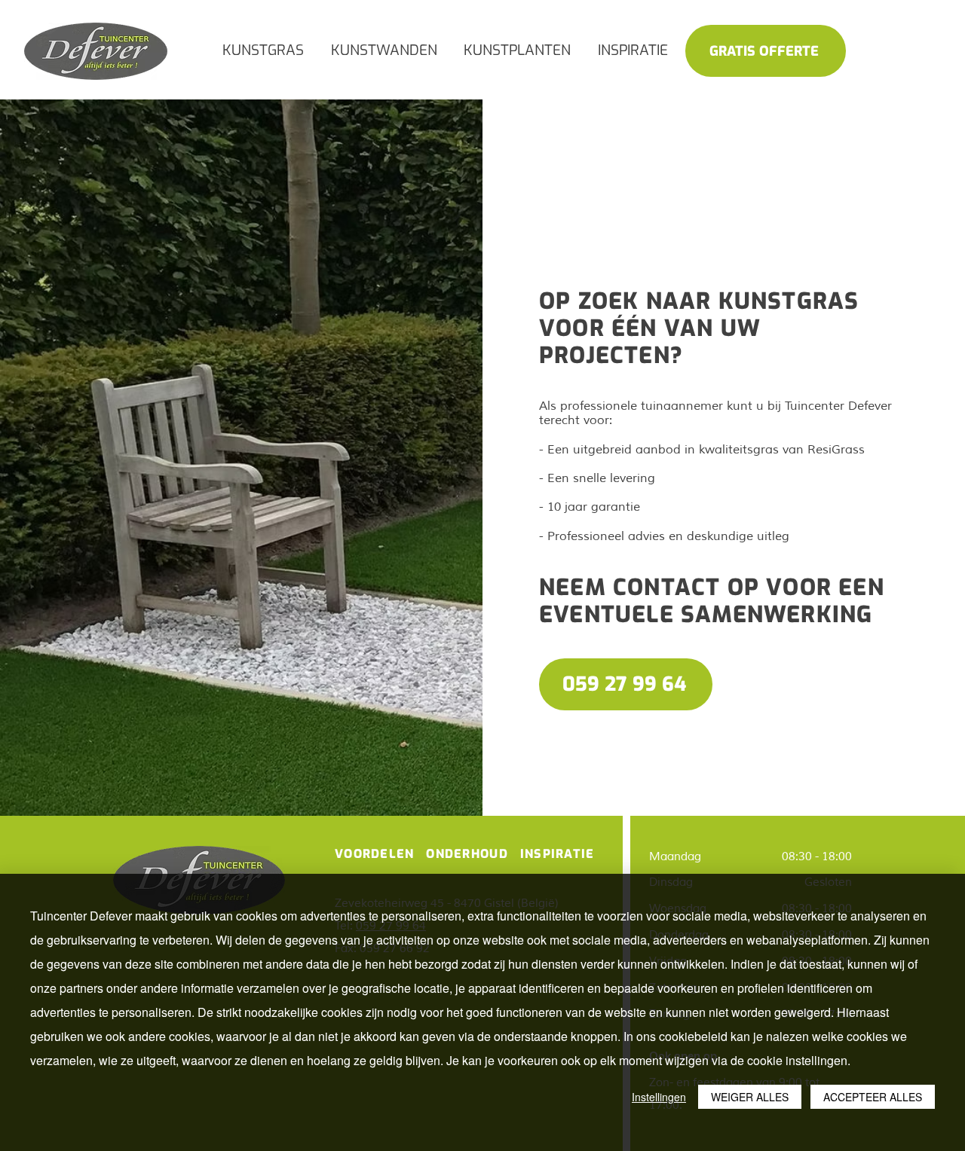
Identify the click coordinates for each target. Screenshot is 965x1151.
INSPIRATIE (557, 854)
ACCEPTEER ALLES (872, 1096)
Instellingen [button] (659, 1096)
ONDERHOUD (469, 854)
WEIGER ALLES (750, 1096)
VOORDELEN (375, 854)
